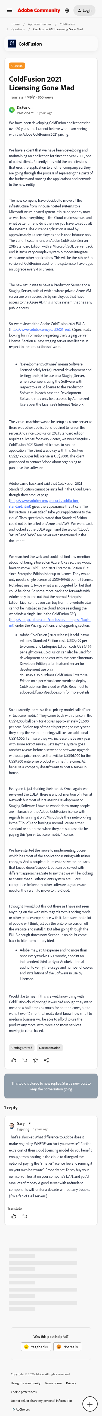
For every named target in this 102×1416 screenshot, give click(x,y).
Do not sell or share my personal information (41, 1401)
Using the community (26, 1383)
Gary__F (23, 1123)
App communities (39, 24)
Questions (18, 29)
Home (15, 24)
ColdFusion (67, 24)
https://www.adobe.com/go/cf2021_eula (41, 329)
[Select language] (67, 10)
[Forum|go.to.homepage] (38, 10)
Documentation (49, 1048)
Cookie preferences (24, 1392)
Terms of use (53, 1383)
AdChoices (23, 1409)
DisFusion (25, 107)
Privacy (71, 1383)
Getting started (21, 1048)
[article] (51, 1170)
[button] (10, 12)
